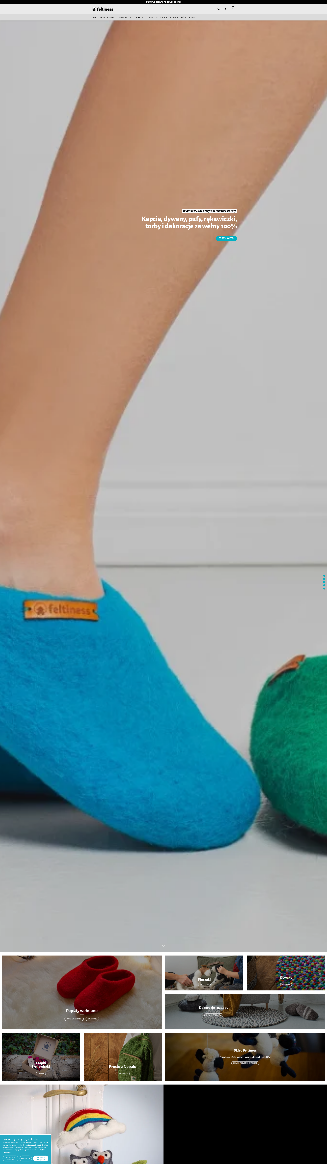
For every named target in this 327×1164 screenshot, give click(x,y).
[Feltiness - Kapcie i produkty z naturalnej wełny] (102, 9)
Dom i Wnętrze (126, 17)
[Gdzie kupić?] (324, 582)
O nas (192, 17)
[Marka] (324, 579)
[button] (219, 8)
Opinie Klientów (178, 17)
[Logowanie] (225, 9)
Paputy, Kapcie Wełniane (103, 17)
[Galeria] (324, 585)
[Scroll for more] (163, 945)
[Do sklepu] (324, 576)
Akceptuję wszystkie (41, 1158)
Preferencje (25, 1158)
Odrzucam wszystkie (10, 1158)
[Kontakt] (324, 588)
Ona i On (140, 17)
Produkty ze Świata (157, 17)
